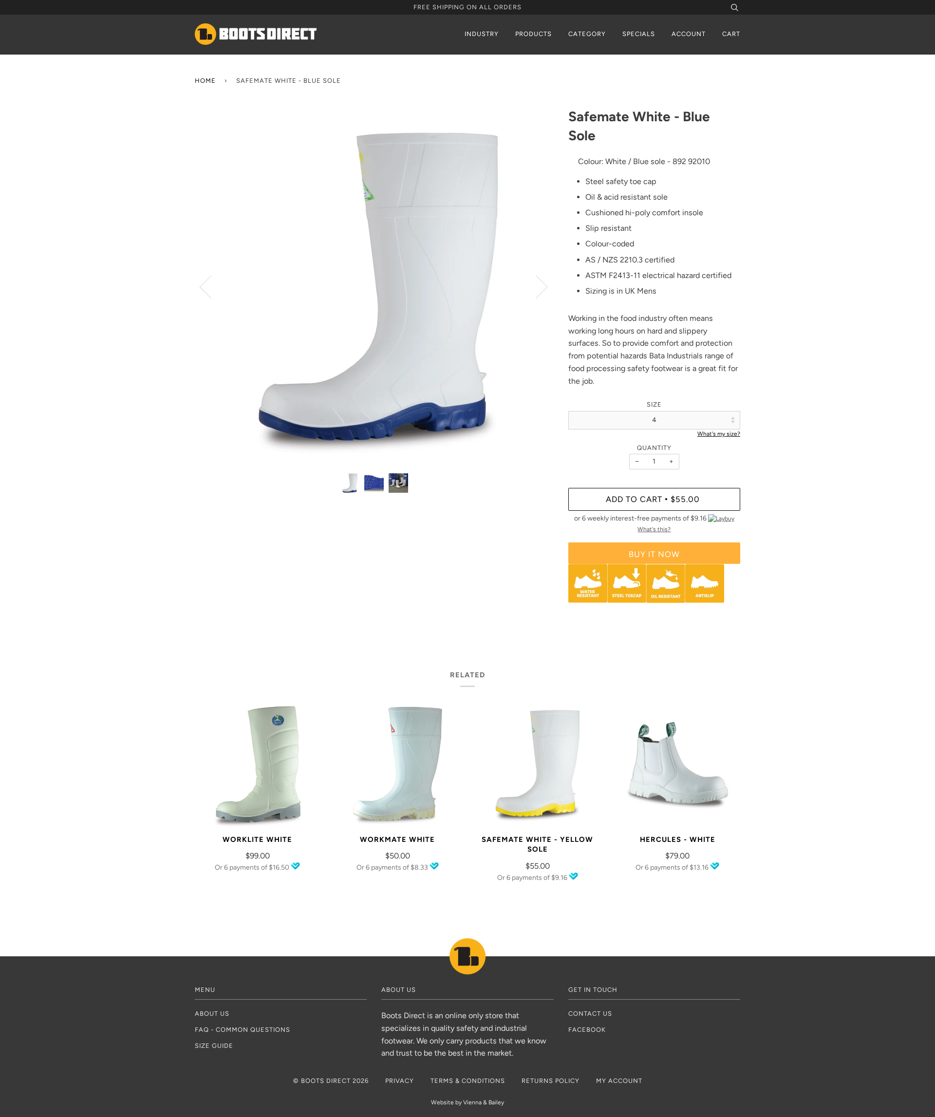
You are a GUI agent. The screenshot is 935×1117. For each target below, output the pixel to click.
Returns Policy (551, 1080)
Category (587, 33)
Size (654, 404)
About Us (212, 1013)
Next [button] (536, 286)
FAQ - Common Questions (242, 1029)
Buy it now (654, 554)
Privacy (399, 1080)
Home (205, 80)
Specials (638, 33)
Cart (731, 33)
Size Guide (214, 1045)
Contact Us (590, 1013)
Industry (482, 33)
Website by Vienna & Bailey (467, 1102)
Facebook (587, 1029)
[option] (374, 286)
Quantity (654, 447)
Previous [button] (211, 286)
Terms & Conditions (467, 1080)
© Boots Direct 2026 (331, 1080)
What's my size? (718, 433)
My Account (619, 1080)
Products (533, 33)
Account (689, 33)
